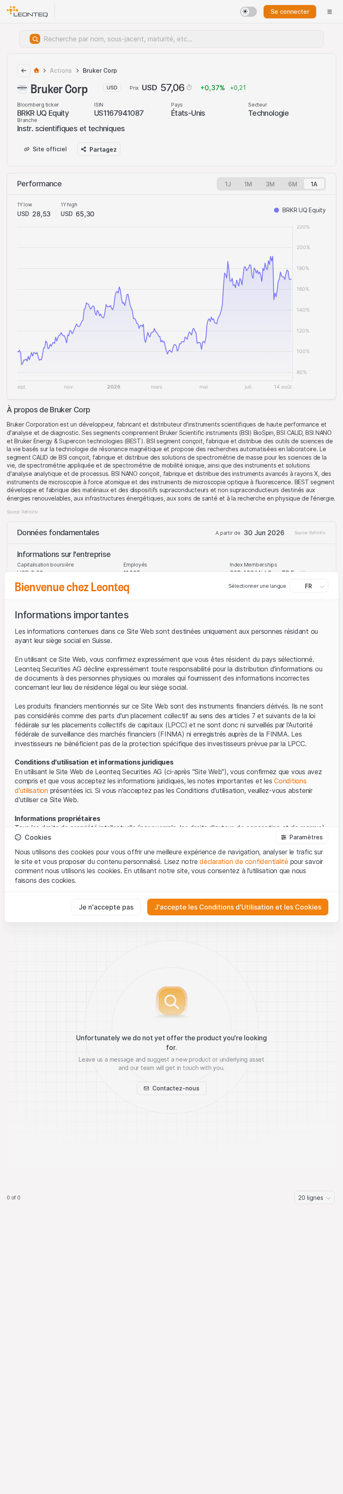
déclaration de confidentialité (244, 861)
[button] (302, 837)
